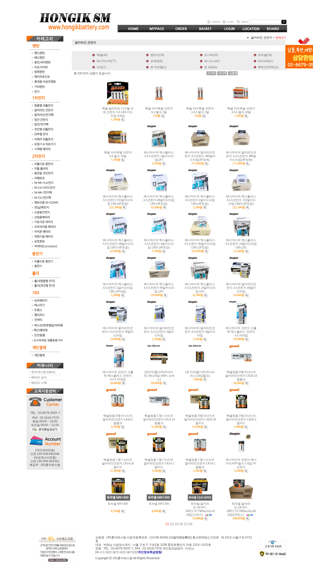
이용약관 (130, 552)
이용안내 (116, 552)
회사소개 (102, 552)
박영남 (189, 548)
